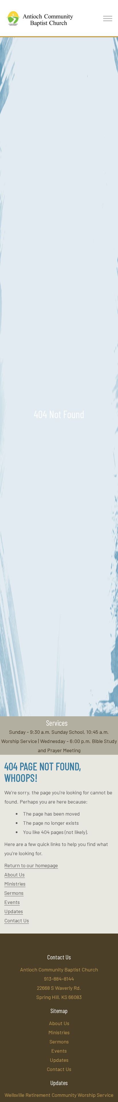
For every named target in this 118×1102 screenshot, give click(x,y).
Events (12, 902)
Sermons (13, 893)
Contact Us (16, 920)
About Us (14, 874)
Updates (13, 911)
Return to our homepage (31, 865)
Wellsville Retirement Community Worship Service (59, 1095)
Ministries (14, 883)
